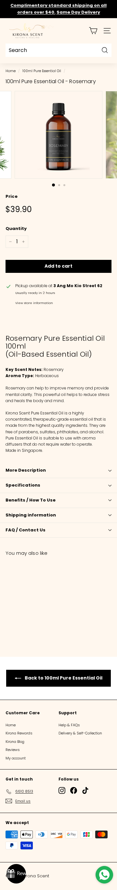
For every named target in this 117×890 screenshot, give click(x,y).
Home (11, 71)
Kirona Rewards (19, 733)
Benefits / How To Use (31, 500)
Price (12, 196)
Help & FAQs (69, 725)
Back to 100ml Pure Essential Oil (63, 678)
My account (16, 758)
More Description (26, 470)
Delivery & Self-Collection (80, 733)
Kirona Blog (15, 741)
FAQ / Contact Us (26, 530)
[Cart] (93, 30)
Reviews (13, 749)
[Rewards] (16, 874)
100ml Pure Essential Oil (41, 71)
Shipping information (31, 515)
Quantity (16, 228)
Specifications (23, 485)
